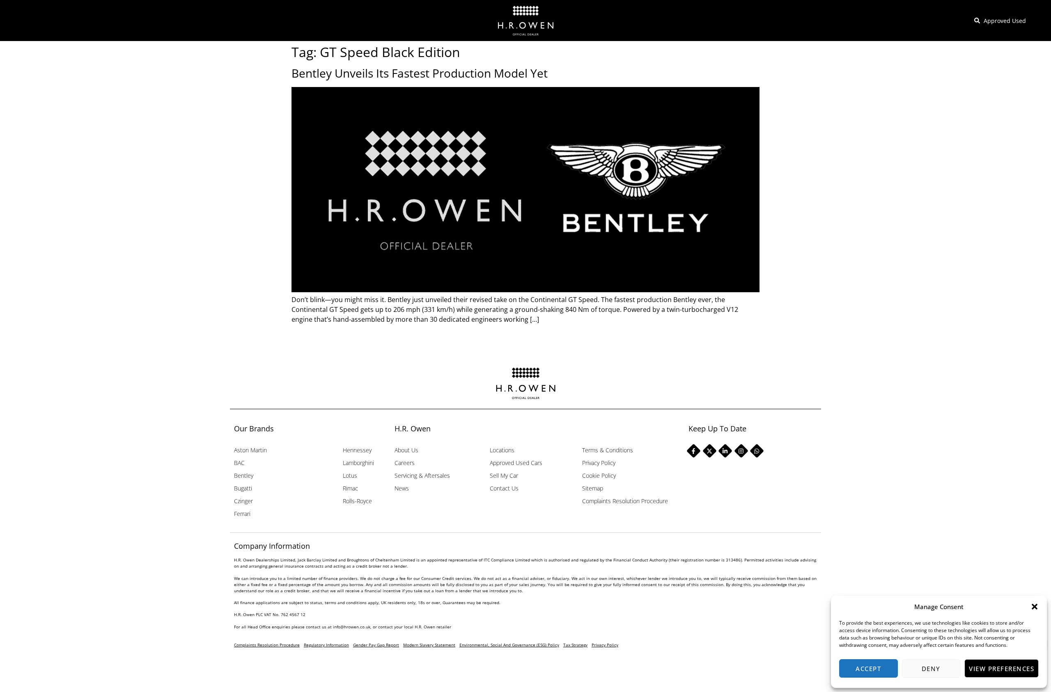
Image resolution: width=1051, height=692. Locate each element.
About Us (406, 450)
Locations (502, 450)
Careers (405, 463)
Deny (931, 669)
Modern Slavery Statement (429, 645)
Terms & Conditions (607, 450)
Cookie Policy (599, 475)
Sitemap (592, 488)
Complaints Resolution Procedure (625, 501)
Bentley (243, 475)
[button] (1034, 607)
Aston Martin (250, 450)
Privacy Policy (598, 463)
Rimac (350, 488)
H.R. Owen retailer (433, 627)
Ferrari (242, 514)
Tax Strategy (575, 645)
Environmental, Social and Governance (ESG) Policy (509, 645)
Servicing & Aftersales (422, 475)
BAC (239, 463)
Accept (868, 669)
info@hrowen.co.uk (351, 627)
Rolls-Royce (357, 501)
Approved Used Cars (516, 463)
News (402, 488)
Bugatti (243, 488)
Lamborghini (358, 463)
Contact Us (504, 488)
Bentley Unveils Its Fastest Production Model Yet (419, 73)
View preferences (1001, 669)
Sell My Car (504, 475)
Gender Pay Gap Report (376, 645)
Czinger (243, 501)
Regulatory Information (326, 645)
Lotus (350, 475)
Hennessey (357, 450)
